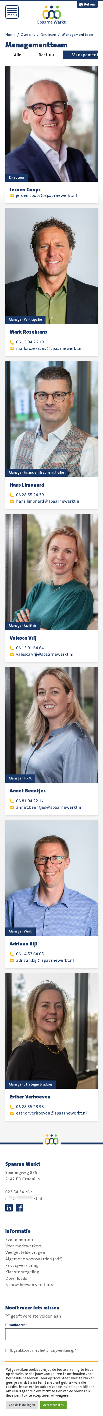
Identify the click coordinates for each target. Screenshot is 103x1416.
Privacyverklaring (22, 1265)
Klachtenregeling (22, 1271)
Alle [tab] (17, 55)
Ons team (48, 35)
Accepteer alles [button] (53, 1405)
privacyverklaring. (60, 1350)
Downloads (16, 1278)
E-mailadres (16, 1325)
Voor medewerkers (23, 1246)
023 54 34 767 (18, 1192)
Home (10, 35)
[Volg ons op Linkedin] (9, 1207)
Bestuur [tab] (46, 55)
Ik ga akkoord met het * (43, 1350)
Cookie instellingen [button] (22, 1405)
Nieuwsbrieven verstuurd (30, 1284)
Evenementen (19, 1239)
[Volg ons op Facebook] (19, 1207)
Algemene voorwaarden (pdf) (34, 1259)
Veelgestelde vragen (25, 1252)
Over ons (28, 35)
